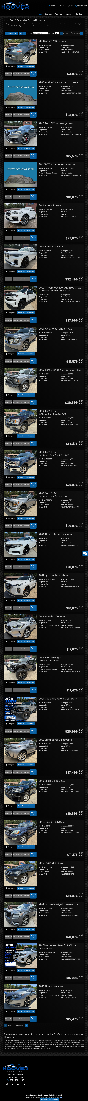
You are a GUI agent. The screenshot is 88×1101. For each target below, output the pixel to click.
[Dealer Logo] (15, 6)
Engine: (42, 47)
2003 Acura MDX (52, 41)
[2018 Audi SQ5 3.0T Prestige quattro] (20, 134)
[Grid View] (21, 33)
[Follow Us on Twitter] (12, 1084)
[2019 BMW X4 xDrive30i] (20, 216)
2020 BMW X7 (51, 246)
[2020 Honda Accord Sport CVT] (20, 544)
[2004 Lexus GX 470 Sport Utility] (20, 832)
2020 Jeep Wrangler (58, 698)
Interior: (64, 50)
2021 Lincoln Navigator (58, 904)
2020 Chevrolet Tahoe (55, 328)
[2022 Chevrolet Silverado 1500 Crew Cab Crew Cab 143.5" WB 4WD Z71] (20, 298)
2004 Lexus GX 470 (55, 822)
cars (58, 1040)
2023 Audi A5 (60, 82)
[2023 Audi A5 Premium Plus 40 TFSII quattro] (20, 92)
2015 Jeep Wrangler (50, 659)
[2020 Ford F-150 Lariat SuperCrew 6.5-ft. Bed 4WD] (20, 462)
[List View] (24, 33)
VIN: (62, 52)
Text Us (34, 73)
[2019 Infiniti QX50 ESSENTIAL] (20, 627)
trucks (63, 1040)
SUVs (67, 1040)
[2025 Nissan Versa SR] (20, 997)
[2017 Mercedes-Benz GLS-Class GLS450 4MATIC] (20, 955)
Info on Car (8, 73)
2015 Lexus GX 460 (52, 781)
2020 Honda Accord (55, 534)
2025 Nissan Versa (51, 986)
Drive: (41, 52)
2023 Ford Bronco (60, 370)
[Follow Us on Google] (24, 1084)
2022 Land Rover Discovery (55, 739)
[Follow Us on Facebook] (7, 1084)
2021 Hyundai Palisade (54, 575)
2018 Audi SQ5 (57, 123)
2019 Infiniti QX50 (53, 616)
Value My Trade (18, 73)
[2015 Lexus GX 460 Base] (20, 791)
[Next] (81, 33)
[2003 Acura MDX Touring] (20, 51)
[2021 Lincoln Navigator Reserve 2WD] (20, 914)
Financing (26, 73)
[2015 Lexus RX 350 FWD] (20, 873)
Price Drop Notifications (26, 66)
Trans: (41, 50)
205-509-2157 (82, 6)
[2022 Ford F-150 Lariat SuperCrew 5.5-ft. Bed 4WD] (20, 503)
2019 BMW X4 (50, 205)
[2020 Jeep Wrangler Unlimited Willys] (20, 709)
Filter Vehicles (12, 33)
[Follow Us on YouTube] (18, 1084)
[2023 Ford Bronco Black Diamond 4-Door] (20, 380)
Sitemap (47, 1097)
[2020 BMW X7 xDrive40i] (20, 257)
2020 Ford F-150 (52, 412)
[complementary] (83, 1096)
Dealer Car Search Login (31, 1097)
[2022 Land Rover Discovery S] (20, 750)
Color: (63, 47)
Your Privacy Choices (54, 1097)
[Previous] (61, 33)
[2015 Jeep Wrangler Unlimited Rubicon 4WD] (20, 668)
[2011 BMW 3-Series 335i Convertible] (20, 175)
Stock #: (42, 45)
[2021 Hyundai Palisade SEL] (20, 586)
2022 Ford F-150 (54, 495)
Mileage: (64, 45)
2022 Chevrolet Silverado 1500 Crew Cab (60, 289)
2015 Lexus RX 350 (51, 863)
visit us (77, 1046)
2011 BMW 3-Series (57, 164)
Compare (11, 66)
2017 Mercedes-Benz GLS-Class (57, 947)
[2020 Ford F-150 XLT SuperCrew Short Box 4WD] (20, 421)
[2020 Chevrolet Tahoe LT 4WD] (20, 339)
